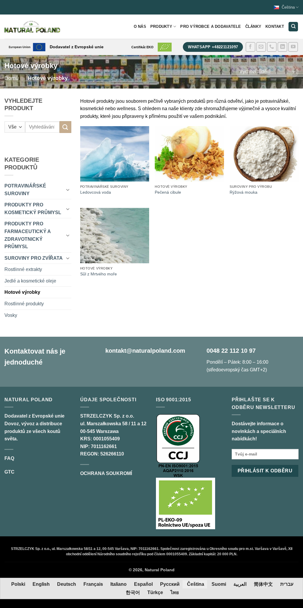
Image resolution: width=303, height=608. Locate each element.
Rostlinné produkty (24, 303)
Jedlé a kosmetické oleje (30, 280)
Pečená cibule (168, 192)
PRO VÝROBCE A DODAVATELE (210, 26)
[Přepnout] (67, 189)
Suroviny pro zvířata (33, 258)
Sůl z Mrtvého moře (98, 274)
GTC (9, 471)
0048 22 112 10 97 (231, 350)
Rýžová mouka (243, 192)
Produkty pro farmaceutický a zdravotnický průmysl (27, 235)
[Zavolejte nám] (272, 47)
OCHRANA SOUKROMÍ (106, 473)
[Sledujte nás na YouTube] (293, 47)
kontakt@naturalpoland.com (145, 350)
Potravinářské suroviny (25, 189)
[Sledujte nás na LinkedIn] (282, 47)
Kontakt (274, 26)
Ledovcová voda (95, 192)
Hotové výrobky (22, 292)
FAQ (9, 458)
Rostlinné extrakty (23, 269)
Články (253, 26)
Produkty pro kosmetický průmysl (32, 208)
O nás (140, 26)
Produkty (161, 26)
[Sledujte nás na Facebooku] (250, 47)
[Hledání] (293, 27)
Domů (11, 78)
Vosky (10, 315)
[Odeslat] (65, 127)
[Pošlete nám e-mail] (261, 47)
